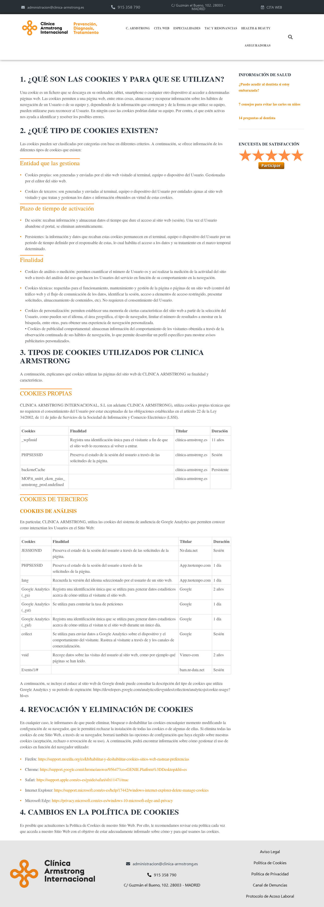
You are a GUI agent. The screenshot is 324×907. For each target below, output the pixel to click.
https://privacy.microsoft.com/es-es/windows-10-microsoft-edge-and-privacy (112, 800)
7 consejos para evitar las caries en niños (269, 104)
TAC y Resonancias (221, 28)
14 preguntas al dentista (257, 117)
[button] (290, 37)
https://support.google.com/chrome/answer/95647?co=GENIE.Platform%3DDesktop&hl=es (113, 769)
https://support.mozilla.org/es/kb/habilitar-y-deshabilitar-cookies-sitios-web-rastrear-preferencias (113, 759)
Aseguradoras (258, 45)
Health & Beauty (256, 28)
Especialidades (186, 28)
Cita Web (161, 28)
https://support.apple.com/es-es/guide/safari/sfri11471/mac (82, 779)
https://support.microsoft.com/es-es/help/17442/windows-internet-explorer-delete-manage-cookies (131, 790)
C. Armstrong (138, 28)
